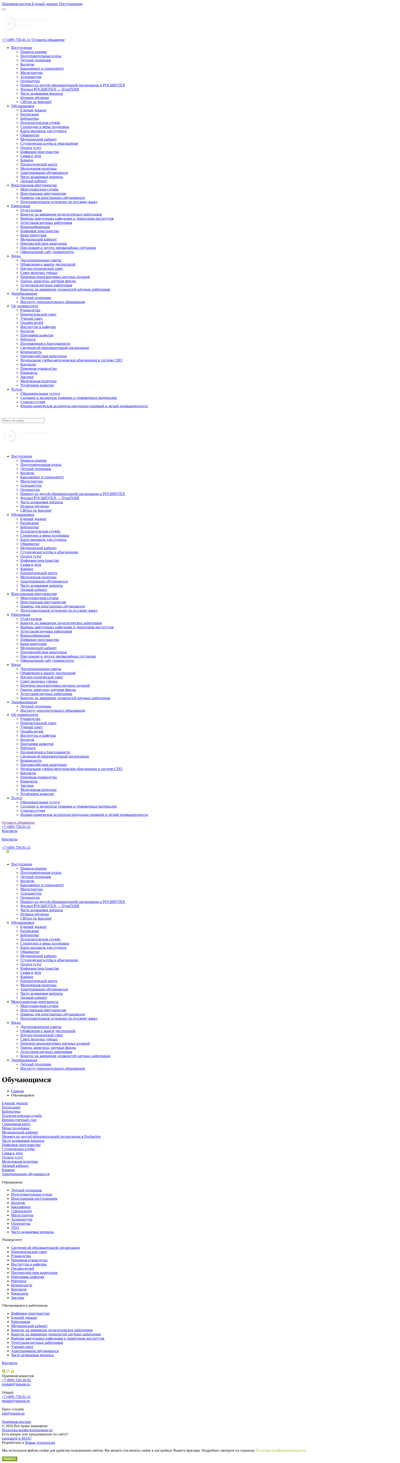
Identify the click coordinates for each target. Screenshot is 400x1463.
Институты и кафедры (38, 327)
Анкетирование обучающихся (44, 173)
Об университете (24, 306)
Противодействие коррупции (43, 243)
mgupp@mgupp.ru (16, 1401)
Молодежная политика (38, 168)
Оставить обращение (48, 40)
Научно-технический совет (41, 268)
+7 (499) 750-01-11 (16, 40)
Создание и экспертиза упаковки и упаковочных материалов (68, 398)
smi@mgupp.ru (13, 1413)
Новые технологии (40, 1442)
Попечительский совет (38, 314)
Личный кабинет (33, 181)
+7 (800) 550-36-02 (16, 1380)
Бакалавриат (21, 1207)
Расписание (29, 114)
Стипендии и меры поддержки (44, 127)
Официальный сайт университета (47, 252)
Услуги (16, 389)
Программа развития (36, 335)
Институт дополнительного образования (52, 302)
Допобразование (24, 293)
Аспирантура (30, 77)
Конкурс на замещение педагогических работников (61, 214)
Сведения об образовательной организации (54, 348)
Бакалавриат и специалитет (42, 68)
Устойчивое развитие (37, 385)
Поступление (21, 48)
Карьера (26, 160)
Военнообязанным (35, 227)
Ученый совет (31, 318)
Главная (17, 1091)
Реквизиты (29, 373)
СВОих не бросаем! (36, 102)
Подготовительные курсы (40, 56)
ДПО (15, 1228)
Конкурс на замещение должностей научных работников (65, 289)
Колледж (27, 64)
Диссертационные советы (40, 260)
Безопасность (30, 352)
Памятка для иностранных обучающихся (52, 198)
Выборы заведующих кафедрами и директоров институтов (67, 218)
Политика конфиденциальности (27, 1430)
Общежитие (29, 135)
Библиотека (29, 118)
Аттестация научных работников (46, 223)
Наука (16, 256)
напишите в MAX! (16, 1438)
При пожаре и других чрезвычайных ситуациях (58, 248)
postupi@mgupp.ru (16, 1384)
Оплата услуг (31, 148)
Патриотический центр (38, 164)
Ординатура (30, 81)
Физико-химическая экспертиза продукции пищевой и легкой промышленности (84, 406)
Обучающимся (22, 106)
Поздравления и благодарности (45, 343)
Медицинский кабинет (38, 139)
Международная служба (39, 189)
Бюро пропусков (33, 235)
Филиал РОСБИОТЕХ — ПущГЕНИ (49, 89)
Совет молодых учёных (39, 273)
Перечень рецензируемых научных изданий (55, 277)
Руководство (30, 310)
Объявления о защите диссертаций (47, 264)
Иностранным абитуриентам (34, 185)
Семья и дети (30, 156)
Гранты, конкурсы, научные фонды (48, 281)
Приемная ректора (16, 1422)
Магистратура (31, 73)
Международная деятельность (34, 1002)
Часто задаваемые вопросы (41, 93)
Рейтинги (28, 339)
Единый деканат (33, 110)
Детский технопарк (35, 60)
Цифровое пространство (39, 152)
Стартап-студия (32, 402)
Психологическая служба (40, 123)
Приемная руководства (38, 368)
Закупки (27, 377)
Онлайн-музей (31, 323)
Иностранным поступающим (34, 1198)
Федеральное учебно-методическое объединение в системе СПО (71, 360)
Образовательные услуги (40, 393)
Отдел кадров (31, 210)
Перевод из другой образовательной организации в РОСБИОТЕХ (72, 85)
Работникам (20, 206)
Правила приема (33, 52)
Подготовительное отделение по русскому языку (59, 202)
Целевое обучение (34, 98)
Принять (9, 1458)
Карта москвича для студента (43, 131)
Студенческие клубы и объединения (49, 143)
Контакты (28, 364)
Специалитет (21, 1211)
